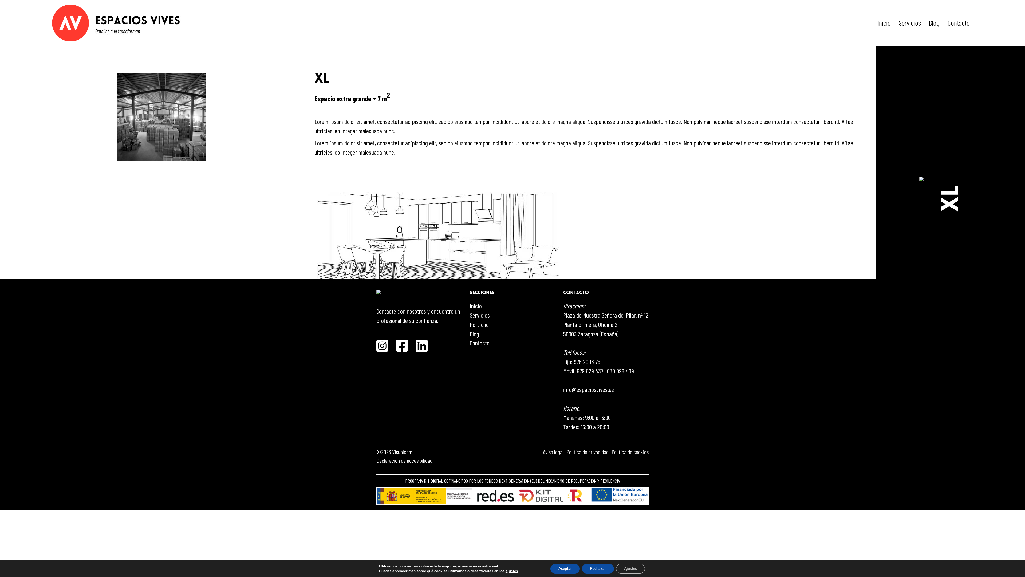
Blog (934, 22)
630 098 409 (620, 371)
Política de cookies (630, 451)
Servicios (910, 22)
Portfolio (479, 324)
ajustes (512, 571)
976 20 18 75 (587, 361)
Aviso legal (553, 451)
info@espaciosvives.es (588, 389)
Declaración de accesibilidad (404, 460)
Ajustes (630, 568)
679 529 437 (590, 371)
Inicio (884, 22)
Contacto (959, 22)
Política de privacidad (587, 451)
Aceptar (565, 568)
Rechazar (598, 568)
